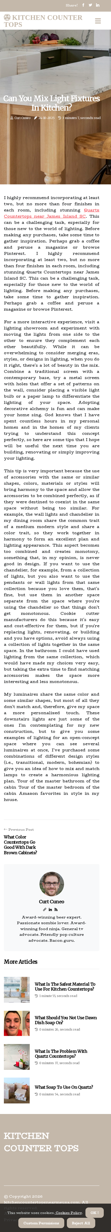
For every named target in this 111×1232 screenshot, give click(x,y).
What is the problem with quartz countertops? (61, 1054)
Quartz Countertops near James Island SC (51, 213)
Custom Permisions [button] (41, 1223)
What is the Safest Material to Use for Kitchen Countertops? (65, 987)
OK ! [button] (95, 1212)
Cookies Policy (68, 1212)
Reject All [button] (81, 1223)
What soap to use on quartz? (64, 1087)
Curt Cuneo (22, 118)
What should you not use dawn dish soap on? (66, 1020)
